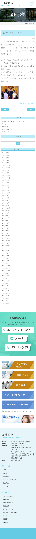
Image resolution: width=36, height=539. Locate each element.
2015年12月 (6, 205)
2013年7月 (5, 278)
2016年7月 (5, 198)
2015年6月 (5, 220)
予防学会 (5, 126)
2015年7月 (5, 218)
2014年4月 (5, 255)
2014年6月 (5, 250)
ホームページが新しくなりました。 (14, 121)
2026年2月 (5, 153)
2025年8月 (5, 158)
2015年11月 (6, 208)
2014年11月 (6, 238)
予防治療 (6, 499)
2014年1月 (5, 263)
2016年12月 (6, 190)
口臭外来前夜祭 (7, 129)
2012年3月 (5, 303)
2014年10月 (6, 240)
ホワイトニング (8, 509)
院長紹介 (6, 476)
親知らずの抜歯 (8, 502)
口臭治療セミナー (14, 33)
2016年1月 (5, 203)
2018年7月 (5, 185)
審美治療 (6, 506)
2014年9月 (5, 243)
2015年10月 (6, 210)
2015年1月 (5, 233)
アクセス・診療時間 (9, 479)
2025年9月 (5, 155)
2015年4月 (5, 225)
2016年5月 (5, 200)
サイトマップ (7, 486)
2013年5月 (5, 283)
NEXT (31, 110)
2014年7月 (5, 248)
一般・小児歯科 (8, 496)
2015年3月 (5, 228)
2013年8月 (5, 275)
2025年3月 (5, 160)
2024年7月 (5, 163)
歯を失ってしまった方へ (10, 512)
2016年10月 (6, 193)
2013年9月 (5, 273)
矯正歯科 (6, 519)
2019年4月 (5, 183)
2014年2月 (5, 260)
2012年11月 (6, 293)
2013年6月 (5, 280)
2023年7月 (5, 170)
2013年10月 (6, 270)
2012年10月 (6, 296)
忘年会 (4, 124)
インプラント (7, 515)
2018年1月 (5, 188)
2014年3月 (5, 258)
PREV (5, 110)
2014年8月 (5, 245)
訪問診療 (6, 522)
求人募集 (6, 483)
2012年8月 (5, 298)
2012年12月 (6, 291)
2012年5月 (5, 301)
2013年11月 (6, 268)
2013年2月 (5, 288)
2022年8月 (5, 173)
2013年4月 (5, 285)
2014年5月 (5, 253)
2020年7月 (5, 180)
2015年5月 (5, 223)
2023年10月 (6, 168)
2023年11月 (6, 165)
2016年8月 (5, 195)
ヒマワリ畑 (5, 131)
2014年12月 (6, 235)
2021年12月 (6, 175)
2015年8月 (5, 215)
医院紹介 (6, 473)
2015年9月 (5, 213)
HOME (26, 23)
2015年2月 (5, 230)
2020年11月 (6, 178)
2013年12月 (6, 265)
